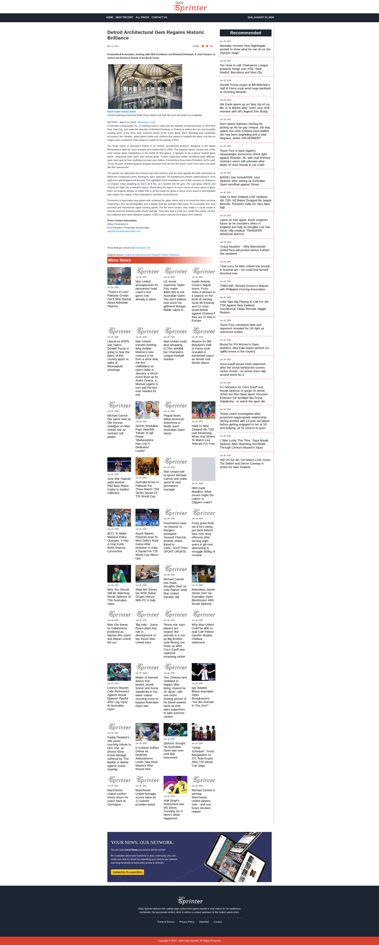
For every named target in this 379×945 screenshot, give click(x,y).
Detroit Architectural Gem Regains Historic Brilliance (152, 255)
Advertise (204, 922)
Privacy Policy (186, 922)
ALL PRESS (142, 17)
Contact (218, 922)
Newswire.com (146, 122)
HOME (109, 17)
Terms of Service (166, 922)
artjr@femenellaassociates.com (123, 231)
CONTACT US (159, 17)
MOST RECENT (124, 17)
